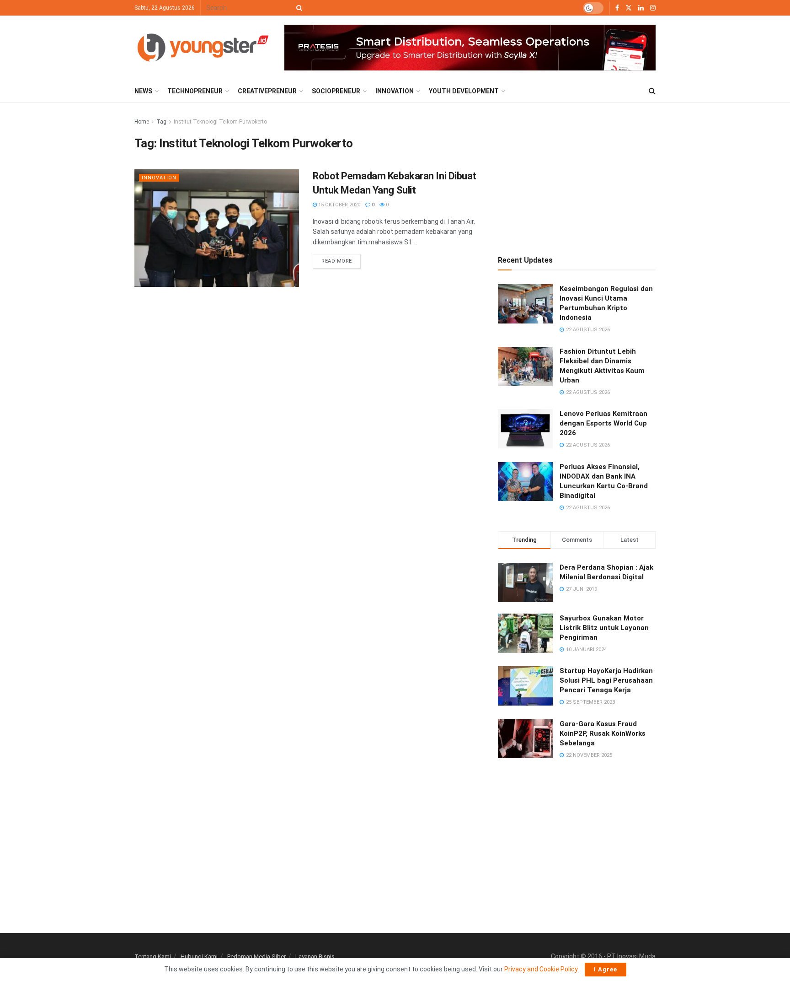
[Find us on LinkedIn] (641, 8)
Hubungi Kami (199, 956)
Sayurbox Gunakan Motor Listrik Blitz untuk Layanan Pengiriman (604, 627)
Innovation (394, 91)
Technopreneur (195, 91)
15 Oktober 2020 (338, 205)
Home (141, 122)
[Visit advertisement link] (470, 48)
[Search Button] (298, 8)
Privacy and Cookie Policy (540, 969)
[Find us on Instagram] (653, 8)
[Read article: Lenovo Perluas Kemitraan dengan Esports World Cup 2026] (525, 428)
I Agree (605, 969)
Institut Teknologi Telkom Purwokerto (220, 122)
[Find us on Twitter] (628, 8)
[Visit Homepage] (203, 47)
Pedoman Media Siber (256, 956)
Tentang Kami (152, 956)
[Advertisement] (577, 174)
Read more (341, 259)
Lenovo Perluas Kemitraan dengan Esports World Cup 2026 (603, 423)
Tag (161, 122)
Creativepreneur (267, 91)
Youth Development (464, 91)
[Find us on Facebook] (617, 8)
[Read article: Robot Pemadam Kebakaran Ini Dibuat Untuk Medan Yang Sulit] (216, 228)
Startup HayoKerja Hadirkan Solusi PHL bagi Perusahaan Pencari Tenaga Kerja (606, 680)
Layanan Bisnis (315, 956)
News (143, 91)
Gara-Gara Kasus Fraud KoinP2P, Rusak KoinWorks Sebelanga (603, 733)
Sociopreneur (336, 91)
